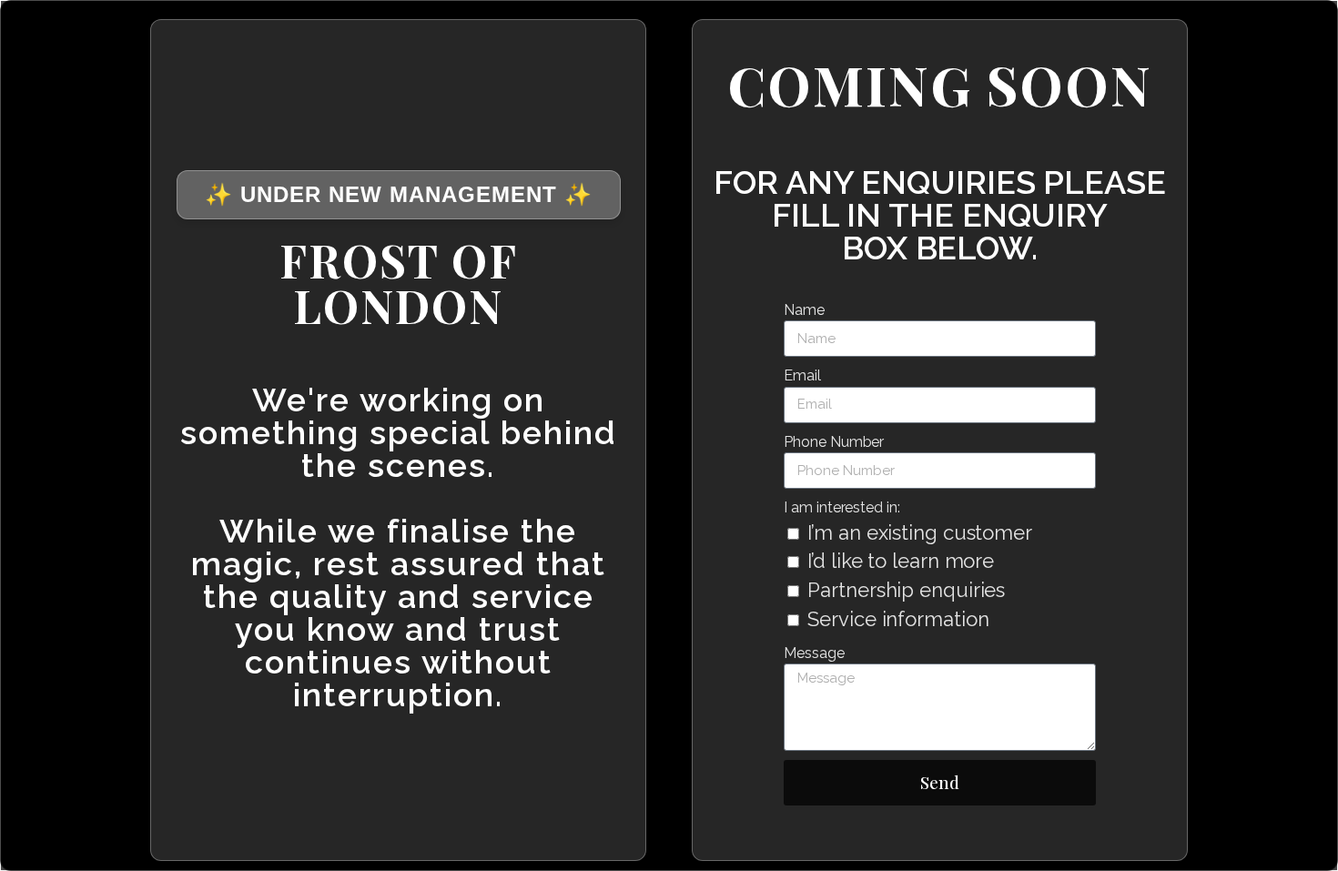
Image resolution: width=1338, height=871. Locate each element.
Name (804, 310)
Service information (897, 619)
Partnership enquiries (906, 590)
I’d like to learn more (900, 560)
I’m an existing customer (919, 532)
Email (802, 375)
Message (814, 653)
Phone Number (834, 442)
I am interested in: (841, 507)
